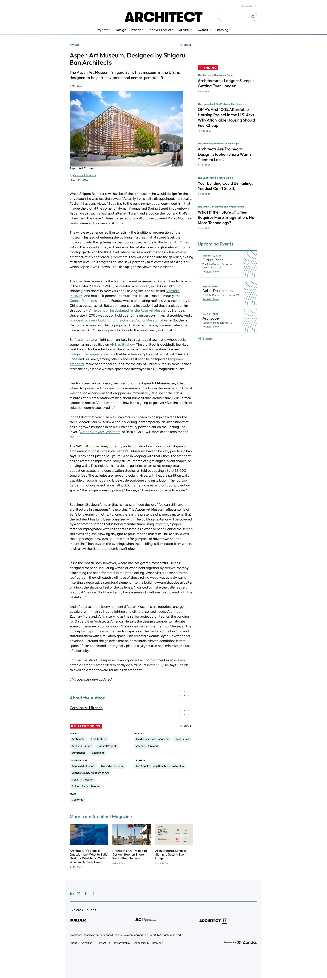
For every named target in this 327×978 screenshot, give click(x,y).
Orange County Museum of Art (90, 772)
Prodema (161, 524)
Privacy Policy (122, 943)
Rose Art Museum (82, 779)
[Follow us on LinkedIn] (72, 893)
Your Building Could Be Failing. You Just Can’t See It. (225, 185)
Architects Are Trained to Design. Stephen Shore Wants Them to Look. (129, 854)
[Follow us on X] (78, 893)
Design (121, 30)
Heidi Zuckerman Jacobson (152, 739)
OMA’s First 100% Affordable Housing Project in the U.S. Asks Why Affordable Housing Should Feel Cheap (226, 117)
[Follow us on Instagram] (92, 893)
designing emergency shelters (92, 354)
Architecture (98, 739)
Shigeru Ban (182, 739)
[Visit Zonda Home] (240, 942)
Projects (102, 30)
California (77, 799)
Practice (137, 30)
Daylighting (78, 752)
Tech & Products (160, 30)
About (73, 943)
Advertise (86, 943)
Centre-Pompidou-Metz (88, 301)
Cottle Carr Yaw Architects (100, 432)
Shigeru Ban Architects (86, 786)
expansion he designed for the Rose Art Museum (130, 310)
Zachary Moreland (147, 746)
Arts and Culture (81, 746)
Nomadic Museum (112, 766)
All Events (205, 338)
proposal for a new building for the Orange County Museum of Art (119, 320)
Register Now (210, 271)
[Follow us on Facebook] (85, 893)
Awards (202, 30)
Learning (221, 30)
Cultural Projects (107, 746)
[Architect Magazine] (163, 17)
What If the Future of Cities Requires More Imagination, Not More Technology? (227, 217)
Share (188, 45)
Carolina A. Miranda (84, 175)
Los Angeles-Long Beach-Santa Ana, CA (160, 766)
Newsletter (249, 6)
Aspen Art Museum (178, 242)
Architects (78, 739)
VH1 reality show (122, 344)
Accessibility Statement (148, 943)
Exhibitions (97, 752)
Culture (183, 30)
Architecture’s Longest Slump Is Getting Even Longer (170, 854)
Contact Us (103, 943)
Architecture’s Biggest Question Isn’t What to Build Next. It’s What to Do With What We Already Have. (88, 856)
